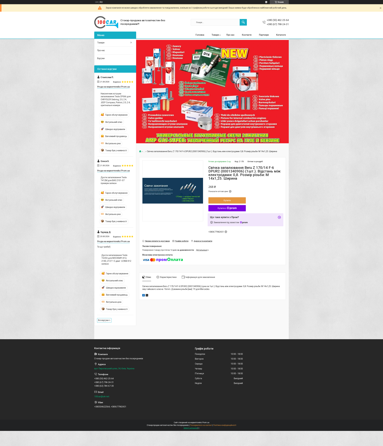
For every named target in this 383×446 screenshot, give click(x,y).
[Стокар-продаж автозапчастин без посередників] (106, 22)
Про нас (230, 35)
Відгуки (101, 58)
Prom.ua (205, 422)
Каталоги (281, 35)
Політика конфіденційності (224, 425)
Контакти (246, 35)
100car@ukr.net (101, 396)
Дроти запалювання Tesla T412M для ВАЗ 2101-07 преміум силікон (114, 180)
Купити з (222, 208)
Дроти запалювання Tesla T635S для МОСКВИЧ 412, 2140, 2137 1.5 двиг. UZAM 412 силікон (116, 259)
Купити (227, 200)
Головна (200, 35)
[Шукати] (243, 22)
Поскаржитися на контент (201, 425)
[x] (147, 295)
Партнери (264, 35)
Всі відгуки (103, 320)
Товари (215, 35)
